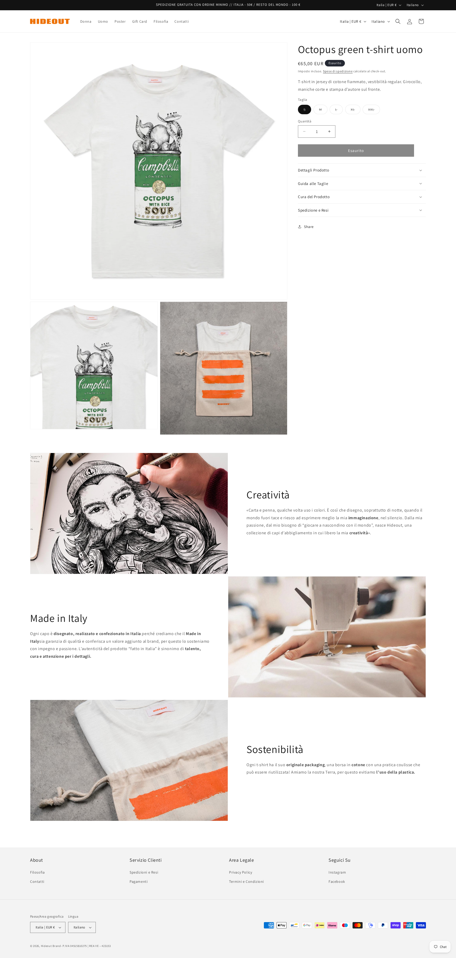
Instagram (337, 872)
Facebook (337, 881)
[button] (398, 21)
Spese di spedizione (338, 71)
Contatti (37, 881)
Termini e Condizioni (246, 881)
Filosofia (37, 872)
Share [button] (309, 226)
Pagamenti (139, 881)
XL (355, 110)
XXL (374, 110)
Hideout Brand (51, 946)
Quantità (304, 121)
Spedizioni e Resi (144, 872)
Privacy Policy (240, 872)
